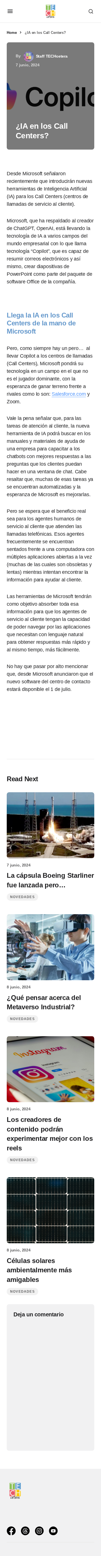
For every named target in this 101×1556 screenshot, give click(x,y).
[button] (10, 11)
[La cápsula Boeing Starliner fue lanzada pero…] (50, 825)
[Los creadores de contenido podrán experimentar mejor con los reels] (50, 1069)
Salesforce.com (69, 394)
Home (12, 32)
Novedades (22, 897)
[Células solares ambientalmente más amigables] (50, 1210)
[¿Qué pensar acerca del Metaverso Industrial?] (50, 947)
